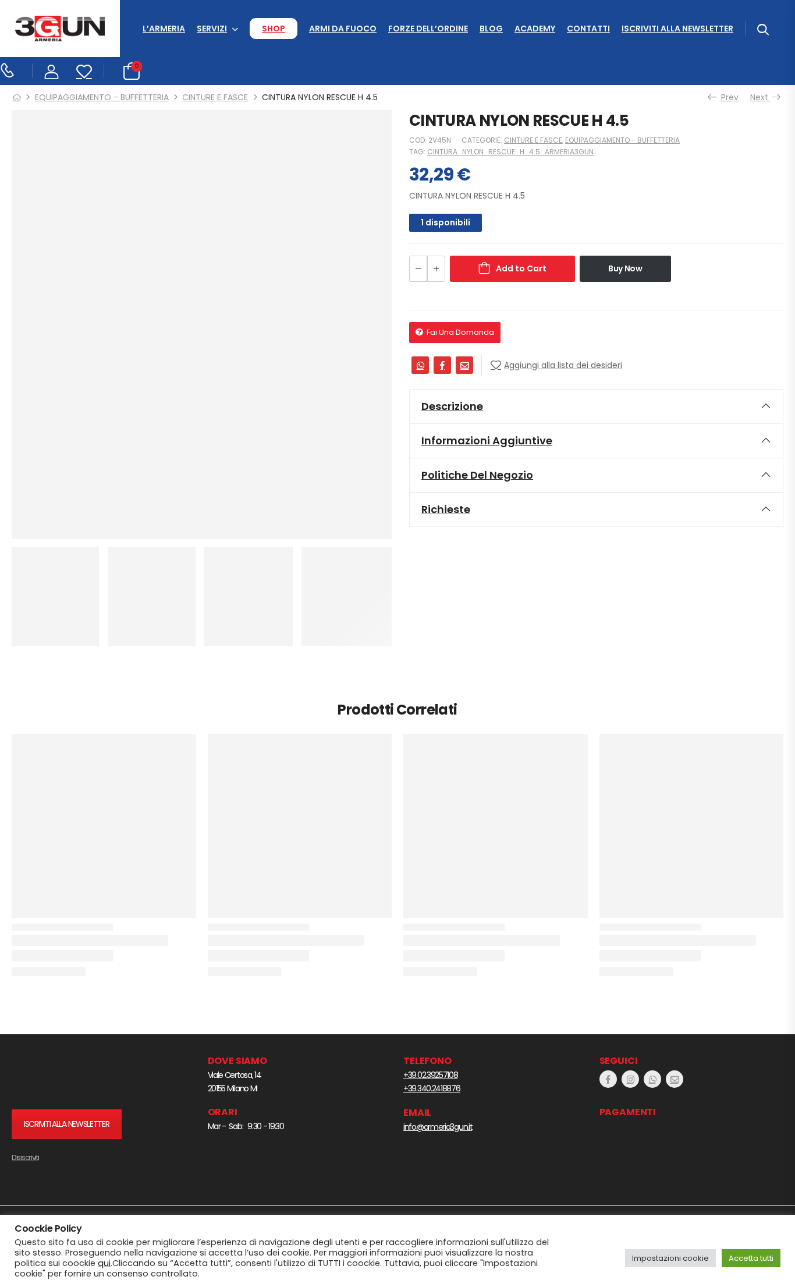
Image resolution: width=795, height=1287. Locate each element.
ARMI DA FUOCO (343, 28)
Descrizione (452, 406)
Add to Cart (521, 268)
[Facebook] (442, 365)
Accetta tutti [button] (751, 1258)
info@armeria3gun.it (437, 1127)
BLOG (491, 28)
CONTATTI (588, 28)
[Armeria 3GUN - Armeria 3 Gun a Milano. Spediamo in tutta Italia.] (60, 29)
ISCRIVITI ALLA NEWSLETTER (677, 28)
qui (104, 1263)
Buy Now (625, 268)
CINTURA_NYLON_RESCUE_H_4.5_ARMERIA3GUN (510, 152)
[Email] (464, 365)
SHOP (273, 28)
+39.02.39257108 (430, 1075)
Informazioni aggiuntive (486, 440)
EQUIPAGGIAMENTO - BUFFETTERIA (102, 97)
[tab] (596, 406)
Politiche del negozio (477, 475)
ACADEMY (534, 28)
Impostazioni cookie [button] (670, 1258)
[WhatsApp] (420, 365)
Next (762, 97)
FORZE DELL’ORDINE (428, 28)
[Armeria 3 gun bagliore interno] (84, 1076)
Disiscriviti (25, 1157)
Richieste (445, 509)
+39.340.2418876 (431, 1088)
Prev (726, 97)
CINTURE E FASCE (215, 97)
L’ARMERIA (164, 28)
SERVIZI (212, 28)
